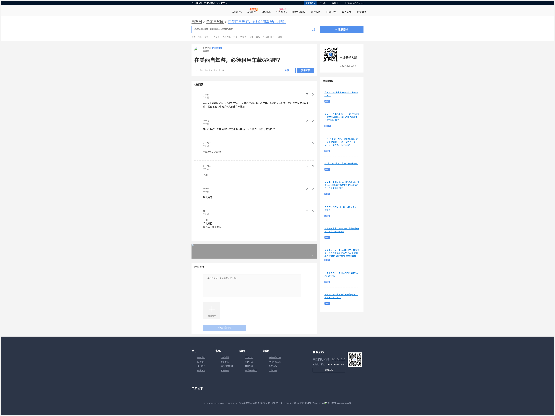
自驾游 (221, 70)
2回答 (327, 194)
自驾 (215, 70)
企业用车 (273, 370)
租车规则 (225, 370)
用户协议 (225, 362)
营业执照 (271, 403)
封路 (207, 37)
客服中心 (249, 357)
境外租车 (236, 12)
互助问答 (249, 362)
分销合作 (273, 366)
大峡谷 (243, 37)
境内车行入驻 (275, 362)
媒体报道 (201, 370)
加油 (280, 37)
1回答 (327, 101)
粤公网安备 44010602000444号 (339, 403)
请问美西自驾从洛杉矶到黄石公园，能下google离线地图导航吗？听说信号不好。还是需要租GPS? (341, 185)
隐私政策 (225, 357)
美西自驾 (208, 70)
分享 (287, 70)
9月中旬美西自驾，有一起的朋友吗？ (341, 163)
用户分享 (346, 12)
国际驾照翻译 (298, 12)
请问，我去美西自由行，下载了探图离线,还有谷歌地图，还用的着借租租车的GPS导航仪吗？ (341, 117)
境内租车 (251, 12)
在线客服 (329, 370)
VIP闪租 (266, 12)
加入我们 (201, 366)
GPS (196, 70)
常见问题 (249, 366)
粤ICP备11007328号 (283, 403)
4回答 (327, 282)
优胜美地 (226, 37)
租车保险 (315, 12)
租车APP (361, 12)
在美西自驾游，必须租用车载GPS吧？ (257, 22)
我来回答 (305, 70)
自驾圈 (197, 22)
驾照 (258, 37)
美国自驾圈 (215, 22)
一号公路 (215, 37)
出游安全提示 (251, 370)
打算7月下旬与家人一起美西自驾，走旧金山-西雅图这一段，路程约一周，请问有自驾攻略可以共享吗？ (341, 142)
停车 (235, 37)
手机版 (322, 3)
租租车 (195, 10)
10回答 (327, 126)
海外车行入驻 (275, 357)
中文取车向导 (269, 37)
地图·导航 (331, 12)
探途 (251, 37)
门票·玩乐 (281, 12)
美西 (202, 70)
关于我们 (201, 357)
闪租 (200, 37)
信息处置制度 (227, 366)
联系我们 (201, 362)
